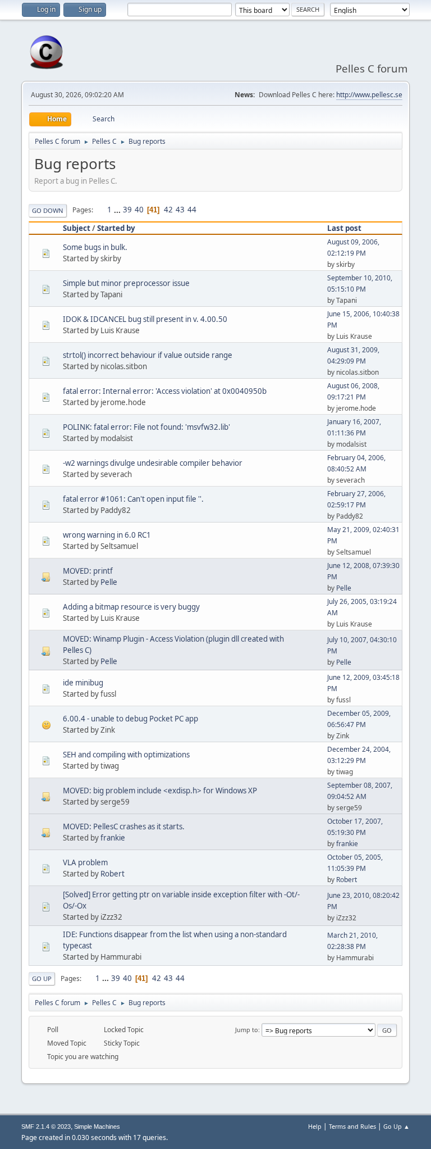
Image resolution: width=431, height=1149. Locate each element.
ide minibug (83, 683)
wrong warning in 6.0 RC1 (107, 535)
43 (180, 210)
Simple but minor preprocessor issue (126, 283)
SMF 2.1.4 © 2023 (46, 1126)
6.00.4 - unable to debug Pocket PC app (130, 719)
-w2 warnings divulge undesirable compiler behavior (152, 463)
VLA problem (85, 862)
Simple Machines (97, 1126)
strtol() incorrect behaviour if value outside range (147, 355)
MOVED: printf (88, 571)
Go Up (42, 978)
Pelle (108, 582)
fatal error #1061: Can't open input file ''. (133, 499)
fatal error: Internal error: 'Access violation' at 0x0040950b (165, 391)
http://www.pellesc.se (369, 94)
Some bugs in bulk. (95, 247)
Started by (116, 228)
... (118, 210)
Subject (76, 228)
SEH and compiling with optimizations (126, 755)
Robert (112, 874)
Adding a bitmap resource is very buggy (131, 607)
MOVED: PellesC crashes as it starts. (124, 826)
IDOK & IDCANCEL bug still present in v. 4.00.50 (145, 319)
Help (315, 1126)
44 (191, 210)
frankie (112, 838)
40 (139, 210)
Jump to (246, 1029)
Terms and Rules (352, 1126)
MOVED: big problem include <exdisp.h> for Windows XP (160, 790)
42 (168, 210)
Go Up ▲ (396, 1126)
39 (127, 210)
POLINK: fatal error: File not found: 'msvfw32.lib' (146, 427)
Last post (344, 228)
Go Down (47, 210)
